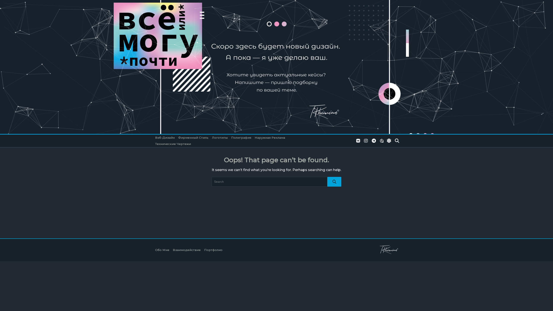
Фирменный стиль (193, 137)
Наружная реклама (270, 137)
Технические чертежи (173, 144)
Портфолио (213, 250)
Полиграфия (241, 137)
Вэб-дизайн (165, 137)
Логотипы (220, 137)
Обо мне (162, 250)
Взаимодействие (187, 250)
